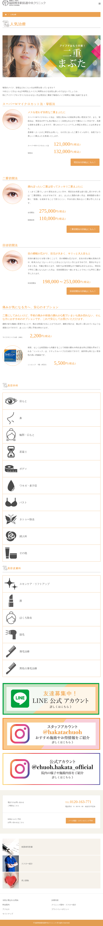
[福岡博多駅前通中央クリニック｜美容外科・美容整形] (24, 3)
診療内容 (55, 900)
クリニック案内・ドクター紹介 (64, 904)
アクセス (6, 909)
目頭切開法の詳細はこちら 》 (83, 291)
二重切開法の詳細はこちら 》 (83, 229)
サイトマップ (8, 913)
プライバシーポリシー (60, 909)
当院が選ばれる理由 (10, 900)
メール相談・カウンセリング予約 (80, 820)
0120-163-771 (80, 802)
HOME (6, 14)
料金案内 (6, 904)
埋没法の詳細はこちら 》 (85, 162)
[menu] (99, 3)
